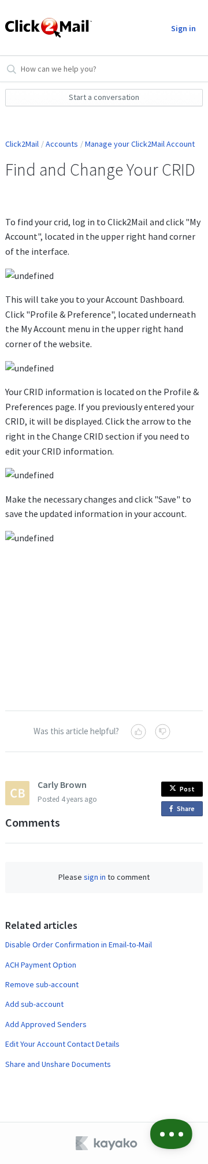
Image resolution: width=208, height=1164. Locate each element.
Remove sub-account (42, 984)
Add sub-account (34, 1004)
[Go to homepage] (44, 28)
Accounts (62, 144)
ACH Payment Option (40, 965)
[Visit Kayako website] (107, 1143)
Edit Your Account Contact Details (62, 1044)
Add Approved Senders (46, 1024)
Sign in (183, 28)
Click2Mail (22, 144)
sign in (95, 877)
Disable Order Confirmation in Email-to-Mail (78, 944)
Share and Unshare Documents (58, 1064)
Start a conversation (104, 97)
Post (187, 788)
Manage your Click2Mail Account (140, 144)
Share (188, 810)
